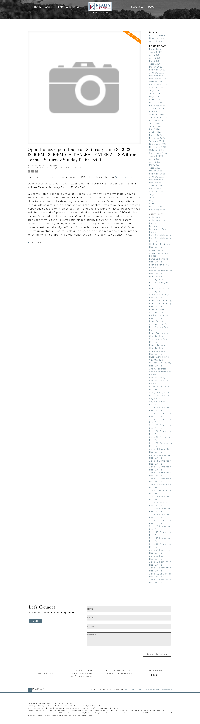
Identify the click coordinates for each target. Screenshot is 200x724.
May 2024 (154, 129)
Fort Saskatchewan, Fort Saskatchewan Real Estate (61, 168)
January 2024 (156, 141)
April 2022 (155, 203)
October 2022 (156, 186)
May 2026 (154, 61)
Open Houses (156, 41)
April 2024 (155, 132)
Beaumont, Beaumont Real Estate (158, 229)
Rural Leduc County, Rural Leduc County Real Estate (160, 303)
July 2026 (154, 55)
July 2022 (154, 195)
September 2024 (158, 117)
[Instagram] (154, 675)
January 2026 (156, 73)
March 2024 (155, 135)
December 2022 (158, 180)
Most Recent (156, 49)
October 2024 (157, 114)
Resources (136, 7)
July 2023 (154, 159)
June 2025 (154, 94)
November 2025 (158, 79)
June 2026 (154, 58)
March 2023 (155, 171)
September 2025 (158, 85)
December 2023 (158, 144)
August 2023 (156, 156)
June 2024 (155, 126)
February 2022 (157, 209)
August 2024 (156, 120)
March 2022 (155, 206)
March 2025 (155, 102)
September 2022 (158, 189)
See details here (125, 177)
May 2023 (154, 165)
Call (35, 621)
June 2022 (154, 198)
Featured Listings (68, 7)
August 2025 (156, 88)
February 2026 (157, 70)
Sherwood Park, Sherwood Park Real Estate (160, 372)
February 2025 (157, 105)
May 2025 (154, 97)
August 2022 (156, 192)
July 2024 (154, 123)
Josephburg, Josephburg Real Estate (159, 253)
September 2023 (158, 153)
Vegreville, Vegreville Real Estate (157, 401)
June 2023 (154, 162)
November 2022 (158, 183)
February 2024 (157, 138)
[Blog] (157, 675)
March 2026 (155, 67)
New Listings (156, 38)
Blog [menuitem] (151, 7)
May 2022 (154, 200)
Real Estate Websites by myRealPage (155, 689)
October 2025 (156, 82)
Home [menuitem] (37, 7)
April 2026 (155, 64)
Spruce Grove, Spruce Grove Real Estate (159, 381)
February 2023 (157, 174)
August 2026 (156, 52)
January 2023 (156, 177)
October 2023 (156, 150)
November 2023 (158, 147)
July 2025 (154, 90)
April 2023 (155, 168)
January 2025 (156, 108)
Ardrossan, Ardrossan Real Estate (157, 220)
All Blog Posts (157, 35)
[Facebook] (152, 675)
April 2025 (155, 99)
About (48, 7)
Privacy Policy (131, 689)
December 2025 (158, 76)
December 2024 (158, 111)
